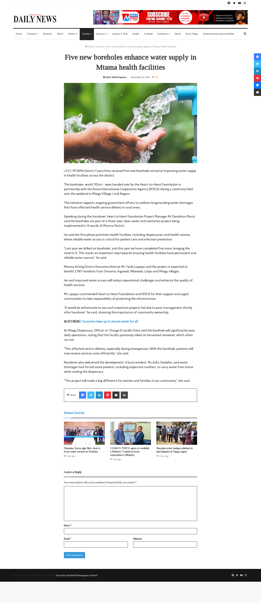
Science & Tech (120, 33)
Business (100, 33)
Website (137, 538)
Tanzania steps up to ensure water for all (110, 321)
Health (136, 33)
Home (19, 33)
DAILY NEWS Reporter (116, 77)
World (60, 33)
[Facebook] (82, 395)
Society (85, 33)
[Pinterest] (107, 395)
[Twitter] (90, 395)
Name (68, 525)
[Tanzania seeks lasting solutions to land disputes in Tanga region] (176, 433)
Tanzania (31, 33)
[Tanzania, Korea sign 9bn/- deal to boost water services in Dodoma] (84, 433)
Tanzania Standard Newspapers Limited (76, 575)
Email (67, 538)
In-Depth (148, 33)
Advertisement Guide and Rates (218, 33)
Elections (47, 33)
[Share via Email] (115, 395)
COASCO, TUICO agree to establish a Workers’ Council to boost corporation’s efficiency (129, 451)
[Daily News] (34, 18)
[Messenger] (257, 85)
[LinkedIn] (99, 395)
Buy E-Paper (192, 33)
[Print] (124, 395)
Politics (71, 33)
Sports (178, 33)
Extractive (163, 33)
